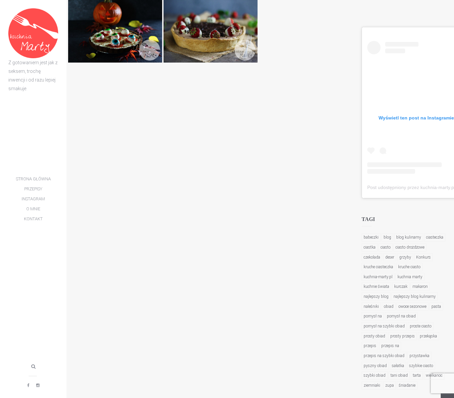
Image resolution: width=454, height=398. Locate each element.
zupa (389, 385)
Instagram (33, 198)
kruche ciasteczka (378, 267)
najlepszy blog (376, 296)
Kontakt (33, 218)
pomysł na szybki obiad (384, 326)
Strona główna (33, 178)
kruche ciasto (409, 267)
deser (389, 257)
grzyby (405, 257)
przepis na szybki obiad (384, 355)
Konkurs (423, 257)
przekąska (428, 336)
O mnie (33, 208)
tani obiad (399, 375)
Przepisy (33, 188)
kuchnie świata (376, 286)
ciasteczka (434, 237)
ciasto (386, 247)
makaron (420, 286)
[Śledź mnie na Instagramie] (38, 385)
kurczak (400, 286)
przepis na (390, 345)
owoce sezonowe (412, 306)
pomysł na (373, 316)
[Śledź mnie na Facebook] (28, 385)
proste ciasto (420, 326)
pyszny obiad (375, 365)
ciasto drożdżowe (410, 247)
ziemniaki (372, 385)
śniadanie (407, 385)
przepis (370, 345)
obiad (389, 306)
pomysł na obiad (401, 316)
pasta (436, 306)
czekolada (372, 257)
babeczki (371, 237)
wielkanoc (434, 375)
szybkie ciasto (421, 365)
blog (387, 237)
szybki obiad (375, 375)
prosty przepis (402, 336)
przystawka (419, 355)
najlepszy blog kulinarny (415, 296)
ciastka (370, 247)
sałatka (398, 365)
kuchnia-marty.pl (378, 277)
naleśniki (371, 306)
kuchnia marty (409, 277)
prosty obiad (374, 336)
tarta (417, 375)
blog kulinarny (408, 237)
